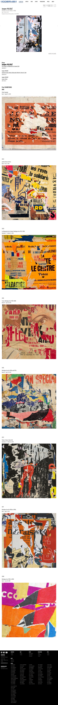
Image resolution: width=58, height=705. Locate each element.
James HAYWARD (22, 683)
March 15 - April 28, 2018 (6, 302)
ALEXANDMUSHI (13, 664)
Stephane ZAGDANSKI (14, 701)
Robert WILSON (13, 699)
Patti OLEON (39, 678)
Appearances (30, 654)
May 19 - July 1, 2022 (6, 163)
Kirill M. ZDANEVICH (13, 702)
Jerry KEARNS (31, 670)
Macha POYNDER (49, 667)
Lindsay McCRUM (40, 668)
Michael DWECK (22, 671)
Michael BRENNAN (13, 679)
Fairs (32, 1)
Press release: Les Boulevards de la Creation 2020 (10, 66)
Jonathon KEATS (31, 671)
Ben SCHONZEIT (49, 682)
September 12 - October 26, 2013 (8, 442)
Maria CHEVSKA (13, 682)
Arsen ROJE (48, 675)
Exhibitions (21, 1)
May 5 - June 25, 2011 (6, 511)
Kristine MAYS (40, 667)
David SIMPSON (49, 683)
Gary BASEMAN (13, 671)
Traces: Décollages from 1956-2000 (9, 301)
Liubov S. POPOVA (49, 666)
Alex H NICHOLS (40, 675)
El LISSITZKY (30, 681)
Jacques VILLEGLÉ (13, 697)
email (7, 652)
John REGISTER (49, 672)
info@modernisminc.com (4, 663)
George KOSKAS (31, 675)
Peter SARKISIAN (49, 679)
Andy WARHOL (13, 698)
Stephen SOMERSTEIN (14, 686)
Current (12, 653)
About (53, 1)
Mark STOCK (12, 688)
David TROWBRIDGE (13, 692)
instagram (1, 652)
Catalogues (39, 654)
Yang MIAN (39, 670)
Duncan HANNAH (22, 681)
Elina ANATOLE (13, 666)
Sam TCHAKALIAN (13, 691)
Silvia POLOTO (40, 683)
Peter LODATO (31, 682)
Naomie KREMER (31, 677)
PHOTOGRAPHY (40, 679)
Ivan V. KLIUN (31, 674)
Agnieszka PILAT (40, 682)
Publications (42, 1)
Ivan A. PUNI (48, 668)
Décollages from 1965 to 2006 (8, 579)
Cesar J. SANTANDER (50, 678)
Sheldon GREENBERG (23, 677)
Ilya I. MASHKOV (40, 666)
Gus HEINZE (30, 664)
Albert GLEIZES (22, 675)
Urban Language (5, 92)
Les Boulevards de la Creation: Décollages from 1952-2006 (13, 231)
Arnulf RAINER (49, 670)
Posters (39, 656)
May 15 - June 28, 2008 (6, 581)
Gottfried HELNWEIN (31, 666)
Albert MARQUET (40, 664)
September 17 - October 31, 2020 (8, 233)
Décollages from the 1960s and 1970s (9, 370)
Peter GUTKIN (22, 678)
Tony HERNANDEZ (31, 667)
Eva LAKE (30, 678)
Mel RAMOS (48, 671)
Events (36, 1)
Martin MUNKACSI (40, 674)
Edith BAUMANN (13, 672)
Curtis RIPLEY (49, 674)
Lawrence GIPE (22, 674)
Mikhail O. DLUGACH (22, 668)
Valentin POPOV (49, 664)
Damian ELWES (22, 672)
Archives (12, 654)
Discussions (30, 656)
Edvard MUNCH (40, 672)
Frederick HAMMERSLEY (23, 679)
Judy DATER (21, 667)
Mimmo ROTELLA (49, 677)
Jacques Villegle (4, 79)
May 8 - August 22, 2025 (6, 94)
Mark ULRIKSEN (13, 694)
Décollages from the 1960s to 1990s (9, 509)
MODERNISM (9, 2)
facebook (4, 652)
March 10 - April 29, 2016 (6, 372)
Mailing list (12, 661)
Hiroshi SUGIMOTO (13, 690)
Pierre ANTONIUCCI (13, 667)
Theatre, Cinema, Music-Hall (7, 440)
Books (39, 653)
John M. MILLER (40, 671)
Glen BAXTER (12, 674)
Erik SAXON (48, 681)
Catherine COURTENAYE (23, 664)
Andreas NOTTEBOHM (41, 677)
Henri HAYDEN (22, 682)
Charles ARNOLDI (13, 670)
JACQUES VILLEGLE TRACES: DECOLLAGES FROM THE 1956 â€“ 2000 (14, 72)
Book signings (31, 653)
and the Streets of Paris (6, 162)
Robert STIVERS (13, 687)
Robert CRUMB (22, 666)
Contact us (12, 659)
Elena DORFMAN (22, 670)
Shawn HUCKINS (31, 668)
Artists (26, 1)
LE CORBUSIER (31, 679)
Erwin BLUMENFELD (13, 677)
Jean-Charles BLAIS (13, 675)
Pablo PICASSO (40, 681)
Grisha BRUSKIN (13, 681)
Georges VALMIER (13, 695)
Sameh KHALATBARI (31, 672)
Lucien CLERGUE (13, 683)
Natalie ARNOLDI (13, 668)
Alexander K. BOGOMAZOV (14, 678)
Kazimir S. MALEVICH (32, 683)
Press (48, 1)
